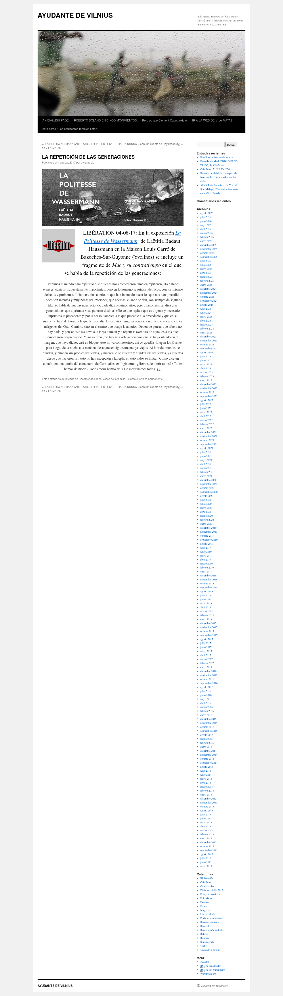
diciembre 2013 (208, 798)
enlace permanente (151, 379)
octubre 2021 (207, 440)
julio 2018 (205, 595)
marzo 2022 (206, 420)
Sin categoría (207, 942)
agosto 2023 (206, 352)
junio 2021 (206, 456)
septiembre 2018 (209, 587)
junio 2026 (206, 221)
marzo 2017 (206, 659)
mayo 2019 (206, 555)
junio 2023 (206, 360)
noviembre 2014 (208, 754)
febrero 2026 (207, 237)
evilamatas (87, 162)
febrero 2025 (207, 280)
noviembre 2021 (208, 436)
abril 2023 (205, 368)
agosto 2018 (206, 591)
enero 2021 (206, 476)
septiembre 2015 (209, 730)
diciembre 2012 (208, 842)
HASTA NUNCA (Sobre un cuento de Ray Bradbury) (151, 144)
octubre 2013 (207, 806)
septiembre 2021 (209, 444)
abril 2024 (205, 320)
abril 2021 (205, 464)
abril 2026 (205, 229)
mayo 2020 (206, 507)
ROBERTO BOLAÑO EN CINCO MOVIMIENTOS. (106, 120)
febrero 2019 (207, 567)
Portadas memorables (211, 918)
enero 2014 (206, 794)
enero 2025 (206, 284)
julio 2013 (205, 814)
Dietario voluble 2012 (211, 890)
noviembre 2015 (208, 722)
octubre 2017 (207, 631)
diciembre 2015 (208, 719)
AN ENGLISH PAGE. (56, 120)
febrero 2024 (207, 328)
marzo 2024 (206, 324)
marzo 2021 (206, 468)
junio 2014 (206, 774)
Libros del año (207, 914)
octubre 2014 (207, 758)
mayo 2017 (206, 651)
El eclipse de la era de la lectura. (216, 157)
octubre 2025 (207, 252)
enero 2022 (206, 428)
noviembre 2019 (208, 531)
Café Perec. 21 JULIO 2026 (215, 169)
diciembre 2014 (208, 750)
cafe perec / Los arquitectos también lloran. (70, 129)
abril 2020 (205, 511)
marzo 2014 (206, 786)
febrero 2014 (207, 790)
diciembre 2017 (208, 623)
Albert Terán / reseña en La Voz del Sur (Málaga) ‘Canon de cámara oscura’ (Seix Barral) (219, 189)
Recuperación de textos (212, 930)
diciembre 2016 (208, 671)
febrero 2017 (207, 663)
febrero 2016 (207, 711)
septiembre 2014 (209, 762)
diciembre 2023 (208, 336)
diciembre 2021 (208, 432)
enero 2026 (206, 241)
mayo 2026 (206, 225)
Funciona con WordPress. (214, 985)
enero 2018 (206, 619)
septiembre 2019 (209, 539)
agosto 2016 (206, 687)
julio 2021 (205, 452)
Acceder (204, 961)
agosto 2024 (206, 304)
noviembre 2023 (208, 340)
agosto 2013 (206, 810)
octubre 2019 (207, 535)
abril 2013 (205, 826)
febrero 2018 (207, 615)
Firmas (204, 906)
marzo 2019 (206, 563)
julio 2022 (205, 404)
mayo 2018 (206, 603)
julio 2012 (205, 858)
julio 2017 (205, 643)
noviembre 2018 (208, 579)
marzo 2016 (206, 707)
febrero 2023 (207, 376)
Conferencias (207, 886)
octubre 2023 (207, 344)
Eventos (204, 902)
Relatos (204, 934)
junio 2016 (206, 695)
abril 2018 (205, 607)
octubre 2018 (207, 583)
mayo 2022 (206, 412)
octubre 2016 (207, 679)
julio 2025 (205, 260)
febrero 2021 (207, 472)
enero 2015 (206, 746)
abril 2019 (205, 559)
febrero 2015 (207, 742)
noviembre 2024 (208, 292)
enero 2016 (206, 715)
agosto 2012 (206, 854)
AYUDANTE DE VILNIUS (75, 15)
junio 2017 (206, 647)
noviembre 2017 (208, 627)
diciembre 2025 (208, 245)
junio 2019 (206, 551)
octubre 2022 (207, 392)
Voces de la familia (114, 379)
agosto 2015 (206, 734)
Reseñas (204, 938)
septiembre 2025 (209, 256)
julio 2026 (205, 217)
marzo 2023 (206, 372)
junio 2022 (206, 408)
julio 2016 (205, 691)
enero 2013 (206, 838)
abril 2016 (205, 703)
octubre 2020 (207, 487)
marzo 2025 (206, 276)
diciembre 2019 (208, 527)
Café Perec (206, 882)
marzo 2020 (206, 515)
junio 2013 (206, 818)
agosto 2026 (206, 213)
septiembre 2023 (209, 348)
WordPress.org (208, 973)
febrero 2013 (207, 834)
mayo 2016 (206, 699)
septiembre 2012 (209, 850)
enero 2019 (206, 571)
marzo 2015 (206, 738)
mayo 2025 (206, 268)
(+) (159, 368)
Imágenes (205, 910)
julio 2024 (205, 308)
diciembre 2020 (208, 480)
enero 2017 (206, 667)
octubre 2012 (207, 846)
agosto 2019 (206, 543)
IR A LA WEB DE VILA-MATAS (212, 120)
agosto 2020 (206, 495)
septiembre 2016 (209, 683)
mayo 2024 (206, 316)
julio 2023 (205, 356)
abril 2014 (205, 782)
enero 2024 (206, 332)
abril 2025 (205, 272)
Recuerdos (205, 926)
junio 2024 (206, 312)
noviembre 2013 (208, 802)
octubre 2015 (207, 726)
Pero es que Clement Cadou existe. (165, 120)
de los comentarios (212, 969)
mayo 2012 (206, 866)
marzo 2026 (206, 233)
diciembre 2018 (208, 575)
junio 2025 (206, 264)
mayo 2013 (206, 822)
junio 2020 (206, 503)
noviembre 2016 (208, 675)
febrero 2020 (207, 519)
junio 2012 (206, 862)
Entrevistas (206, 898)
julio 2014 (205, 770)
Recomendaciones (90, 379)
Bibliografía (206, 878)
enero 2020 (206, 523)
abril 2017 (205, 655)
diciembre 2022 (208, 384)
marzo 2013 (206, 830)
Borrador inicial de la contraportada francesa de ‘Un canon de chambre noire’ (218, 177)
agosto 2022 (206, 400)
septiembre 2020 (209, 491)
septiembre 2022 (209, 396)
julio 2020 (205, 499)
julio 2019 (205, 547)
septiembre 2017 (209, 635)
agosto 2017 (206, 639)
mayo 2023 (206, 364)
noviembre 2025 (208, 248)
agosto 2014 (206, 766)
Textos (203, 946)
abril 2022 (205, 416)
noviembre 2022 (208, 388)
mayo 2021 (206, 460)
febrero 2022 (207, 424)
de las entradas (210, 965)
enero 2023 (206, 380)
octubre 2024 (207, 296)
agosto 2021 (206, 448)
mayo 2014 (206, 778)
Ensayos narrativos (210, 894)
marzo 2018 (206, 611)
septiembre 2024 (209, 300)
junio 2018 (206, 599)
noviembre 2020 (208, 483)
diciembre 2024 (208, 288)
